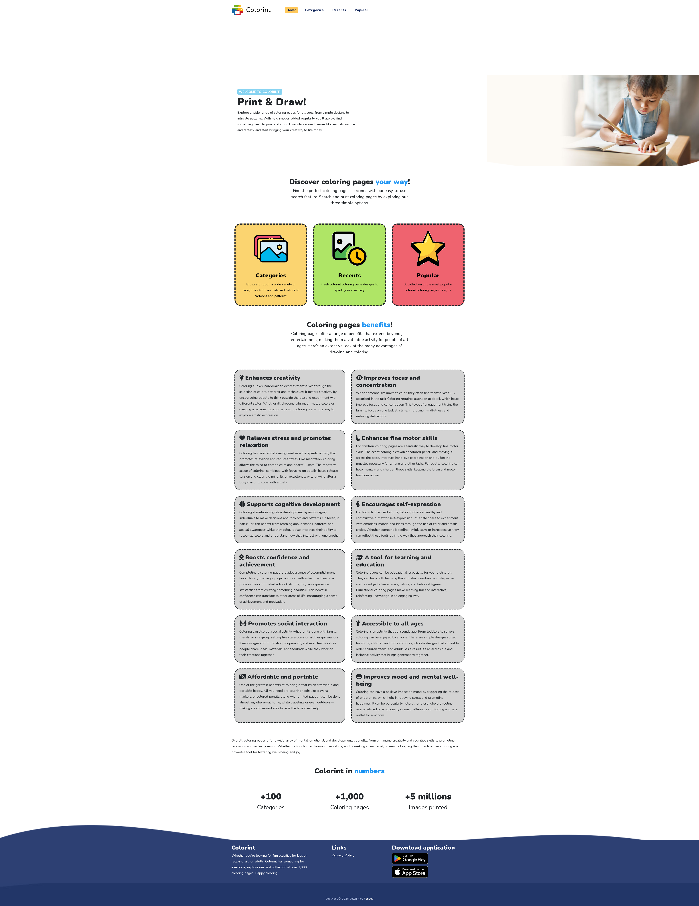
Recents (339, 10)
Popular (361, 10)
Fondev (368, 899)
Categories (314, 10)
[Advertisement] (349, 47)
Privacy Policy (343, 855)
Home (291, 10)
